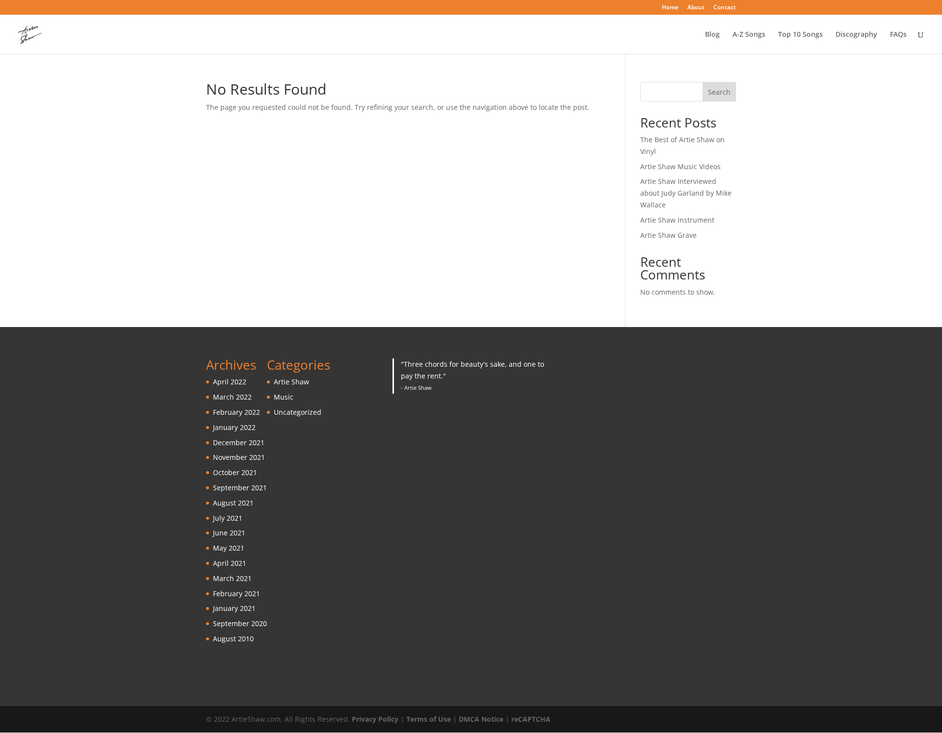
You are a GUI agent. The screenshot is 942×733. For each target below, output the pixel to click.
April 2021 (229, 563)
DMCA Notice (481, 719)
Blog (712, 35)
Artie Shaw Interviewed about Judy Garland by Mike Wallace (686, 193)
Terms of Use (428, 719)
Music (283, 397)
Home (670, 7)
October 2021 (235, 472)
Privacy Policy (375, 719)
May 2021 (228, 548)
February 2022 (236, 412)
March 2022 (232, 397)
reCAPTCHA (530, 719)
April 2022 (229, 381)
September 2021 (240, 487)
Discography (856, 35)
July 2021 (227, 518)
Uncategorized (297, 412)
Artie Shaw (291, 381)
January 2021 (234, 608)
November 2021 (239, 457)
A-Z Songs (749, 35)
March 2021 (232, 578)
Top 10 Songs (800, 35)
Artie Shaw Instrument (677, 220)
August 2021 (233, 502)
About (696, 7)
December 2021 (238, 442)
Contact (724, 7)
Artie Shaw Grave (668, 235)
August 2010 (233, 638)
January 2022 (234, 427)
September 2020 (240, 623)
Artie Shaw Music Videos (680, 166)
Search (719, 92)
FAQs (898, 35)
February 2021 (236, 593)
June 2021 (229, 532)
